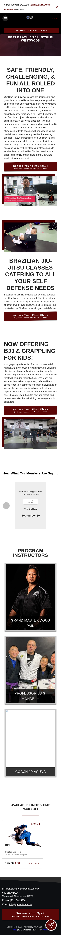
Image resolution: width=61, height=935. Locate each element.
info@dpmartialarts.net (20, 904)
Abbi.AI (46, 930)
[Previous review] (6, 505)
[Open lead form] (51, 925)
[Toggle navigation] (5, 18)
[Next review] (55, 505)
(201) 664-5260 (18, 900)
